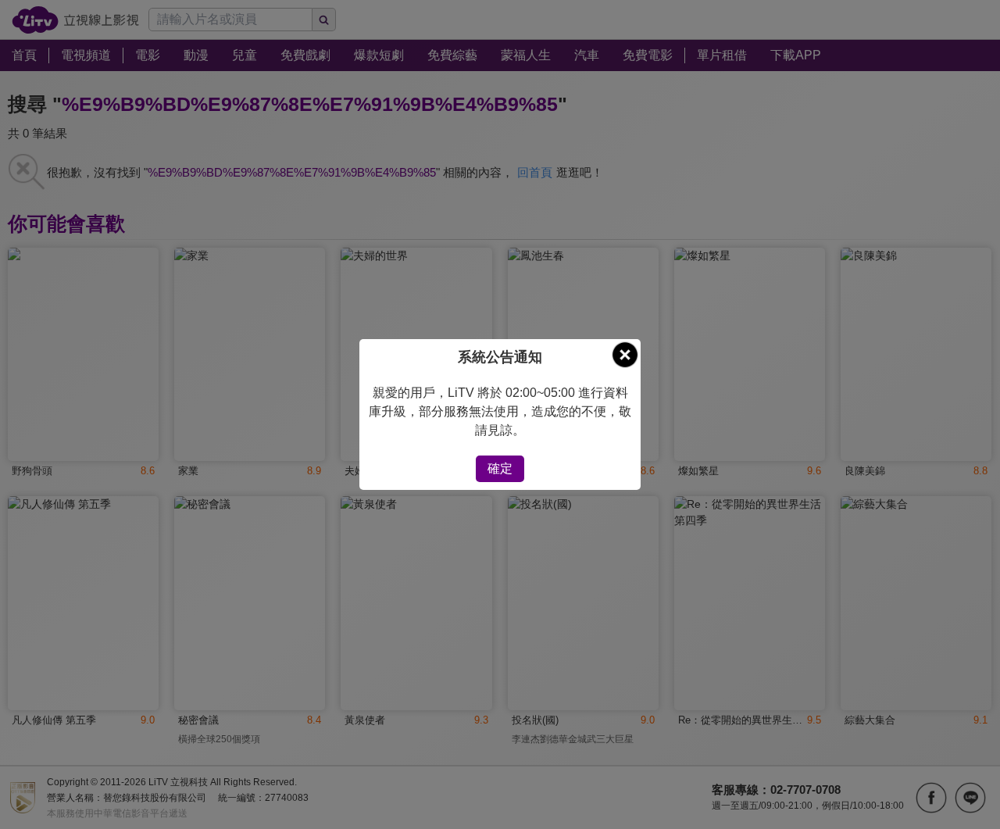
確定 (500, 468)
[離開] (625, 354)
